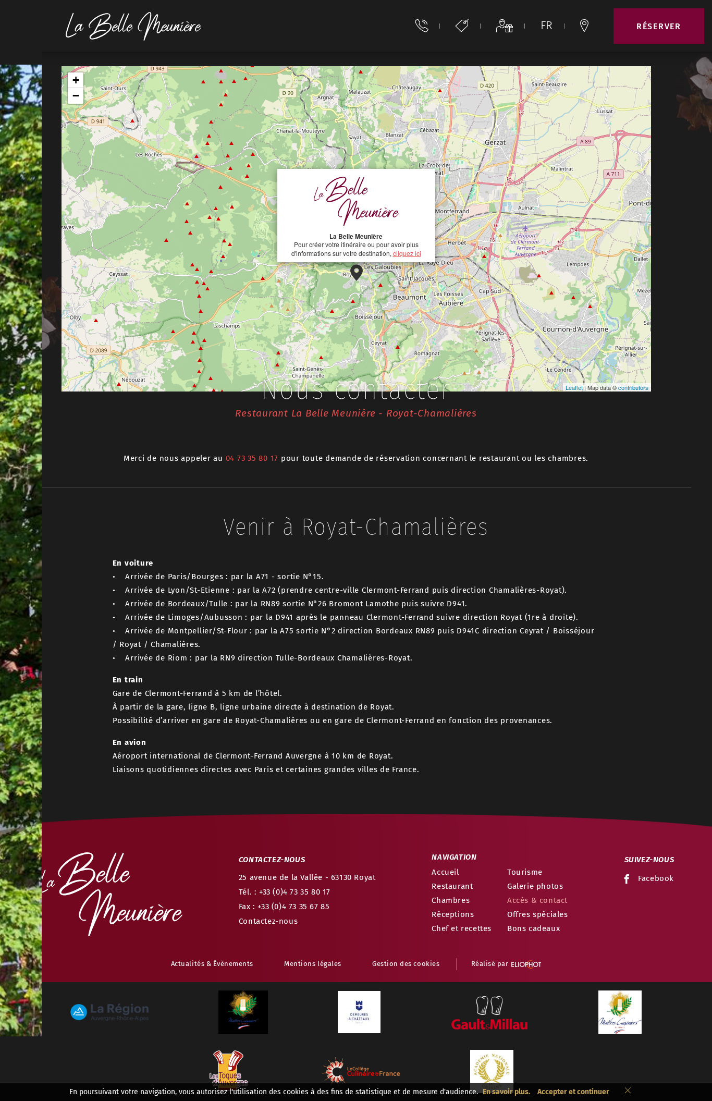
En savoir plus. (506, 1091)
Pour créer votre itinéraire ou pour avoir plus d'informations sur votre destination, (356, 244)
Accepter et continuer (573, 1091)
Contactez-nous (268, 921)
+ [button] (75, 80)
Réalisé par (490, 964)
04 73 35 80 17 (252, 458)
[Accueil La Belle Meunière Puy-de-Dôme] (133, 26)
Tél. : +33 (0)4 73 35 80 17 (284, 892)
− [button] (75, 95)
